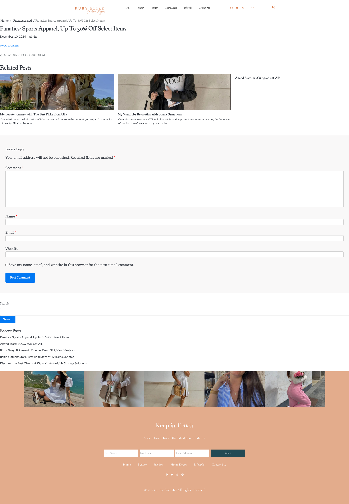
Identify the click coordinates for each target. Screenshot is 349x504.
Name (11, 216)
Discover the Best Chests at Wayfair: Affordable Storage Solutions (43, 363)
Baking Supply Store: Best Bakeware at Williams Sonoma (37, 357)
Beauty (141, 7)
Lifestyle (188, 7)
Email (11, 233)
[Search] (273, 7)
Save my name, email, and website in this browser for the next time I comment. (71, 265)
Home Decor (171, 7)
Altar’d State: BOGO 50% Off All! (257, 78)
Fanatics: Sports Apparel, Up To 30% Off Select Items (34, 337)
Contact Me (204, 7)
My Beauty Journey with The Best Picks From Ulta (33, 114)
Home (127, 7)
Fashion (154, 7)
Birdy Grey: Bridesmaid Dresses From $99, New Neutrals (37, 350)
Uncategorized (9, 45)
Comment (14, 168)
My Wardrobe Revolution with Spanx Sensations (150, 114)
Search (4, 303)
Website (11, 249)
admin (33, 36)
